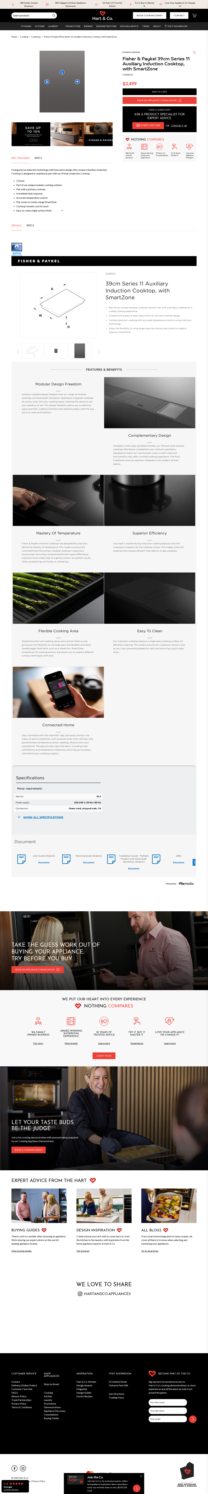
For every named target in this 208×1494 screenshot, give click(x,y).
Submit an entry (133, 3)
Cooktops (36, 36)
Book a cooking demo (28, 1150)
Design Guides (84, 1392)
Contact (179, 16)
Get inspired (82, 1250)
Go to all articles (149, 1250)
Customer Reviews (11, 1489)
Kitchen (39, 26)
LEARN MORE (104, 1056)
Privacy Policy (18, 1403)
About (157, 26)
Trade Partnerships (21, 1399)
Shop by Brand (51, 1384)
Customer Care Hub (21, 1389)
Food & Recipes (84, 1396)
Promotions (72, 26)
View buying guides (21, 1250)
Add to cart (159, 92)
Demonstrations (106, 26)
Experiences (137, 1043)
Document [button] (43, 862)
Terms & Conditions (21, 1407)
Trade (145, 26)
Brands (88, 26)
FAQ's (14, 1392)
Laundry (53, 26)
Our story (38, 1043)
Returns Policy (18, 1396)
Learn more (104, 1043)
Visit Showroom (177, 26)
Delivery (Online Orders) (24, 1385)
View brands (71, 1043)
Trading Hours (116, 1397)
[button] (180, 100)
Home (14, 36)
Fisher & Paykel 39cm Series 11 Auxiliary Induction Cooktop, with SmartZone (80, 36)
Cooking (26, 26)
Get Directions (116, 1393)
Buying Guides (51, 1418)
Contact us (179, 125)
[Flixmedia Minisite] (104, 249)
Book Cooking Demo (149, 16)
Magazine (81, 1389)
